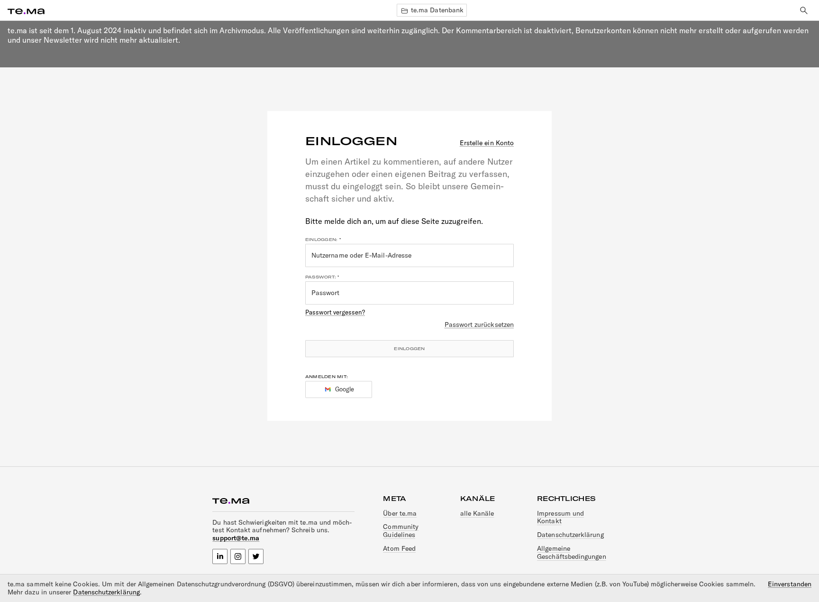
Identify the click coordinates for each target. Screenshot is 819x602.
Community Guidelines (401, 530)
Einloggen (409, 348)
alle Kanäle (477, 513)
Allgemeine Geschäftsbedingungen (571, 552)
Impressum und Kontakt (560, 517)
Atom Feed (399, 548)
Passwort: (320, 277)
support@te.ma (235, 538)
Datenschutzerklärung (570, 534)
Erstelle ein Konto (487, 143)
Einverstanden (789, 584)
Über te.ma (400, 513)
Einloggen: (321, 239)
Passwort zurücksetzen (479, 325)
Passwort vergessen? (335, 312)
